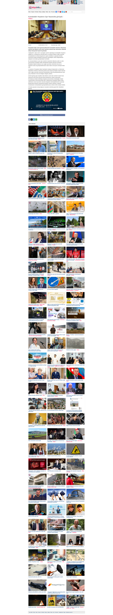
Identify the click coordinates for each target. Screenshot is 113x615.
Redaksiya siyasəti (69, 612)
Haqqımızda (61, 612)
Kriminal (36, 11)
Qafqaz (43, 11)
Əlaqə (64, 612)
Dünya (40, 11)
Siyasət (32, 11)
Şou (49, 11)
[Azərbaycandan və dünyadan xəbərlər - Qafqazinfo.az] (35, 7)
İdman (47, 11)
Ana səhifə (31, 612)
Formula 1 (53, 11)
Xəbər (29, 11)
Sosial (29, 45)
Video (34, 612)
